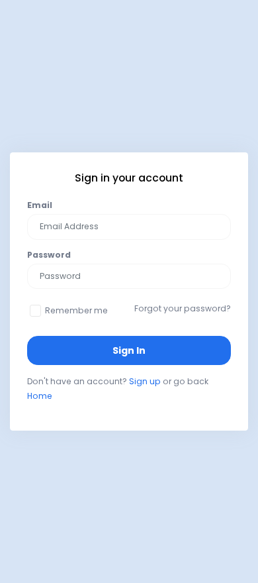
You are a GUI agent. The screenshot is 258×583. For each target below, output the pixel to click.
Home (39, 395)
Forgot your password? (182, 308)
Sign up (145, 381)
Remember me (76, 310)
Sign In (129, 350)
